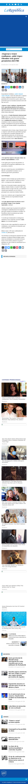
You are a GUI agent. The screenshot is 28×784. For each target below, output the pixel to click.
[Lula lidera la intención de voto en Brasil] (4, 707)
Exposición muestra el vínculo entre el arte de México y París (17, 685)
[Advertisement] (14, 33)
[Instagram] (18, 4)
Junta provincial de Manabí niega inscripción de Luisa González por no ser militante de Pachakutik (17, 661)
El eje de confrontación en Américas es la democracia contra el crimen (17, 759)
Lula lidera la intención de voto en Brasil (17, 707)
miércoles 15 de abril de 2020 (10, 64)
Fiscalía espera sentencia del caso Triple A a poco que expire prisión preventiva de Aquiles (18, 674)
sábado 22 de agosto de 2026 (17, 667)
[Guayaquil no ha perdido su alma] (4, 730)
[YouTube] (15, 4)
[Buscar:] (14, 49)
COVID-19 (4, 232)
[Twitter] (9, 4)
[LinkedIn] (12, 4)
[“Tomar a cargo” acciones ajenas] (4, 722)
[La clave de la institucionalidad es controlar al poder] (4, 747)
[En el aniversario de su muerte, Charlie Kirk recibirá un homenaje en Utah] (4, 695)
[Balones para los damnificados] (4, 739)
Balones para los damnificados (14, 738)
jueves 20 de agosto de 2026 (17, 741)
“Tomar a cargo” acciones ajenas (14, 721)
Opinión (5, 716)
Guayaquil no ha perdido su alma (17, 730)
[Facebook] (6, 4)
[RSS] (21, 4)
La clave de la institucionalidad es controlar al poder (16, 748)
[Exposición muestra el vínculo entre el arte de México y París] (4, 685)
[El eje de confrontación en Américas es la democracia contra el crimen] (4, 758)
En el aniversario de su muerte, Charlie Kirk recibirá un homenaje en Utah (17, 696)
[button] (26, 16)
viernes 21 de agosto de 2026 (17, 679)
